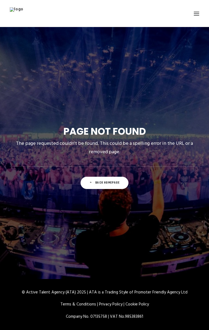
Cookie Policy (137, 304)
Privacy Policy (110, 304)
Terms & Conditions (78, 304)
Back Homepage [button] (107, 183)
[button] (196, 13)
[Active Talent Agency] (104, 13)
